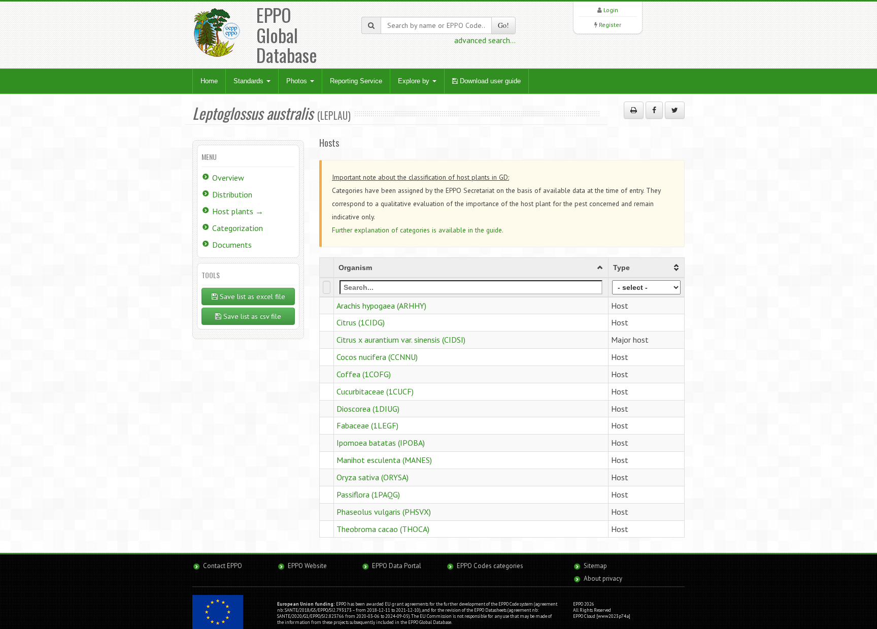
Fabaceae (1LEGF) (367, 425)
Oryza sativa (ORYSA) (372, 477)
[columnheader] (470, 267)
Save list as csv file (251, 316)
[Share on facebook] (654, 110)
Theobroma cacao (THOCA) (382, 529)
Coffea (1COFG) (363, 374)
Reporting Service (356, 81)
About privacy (603, 578)
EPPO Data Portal (396, 565)
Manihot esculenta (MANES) (384, 460)
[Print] (634, 110)
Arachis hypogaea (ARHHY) (381, 306)
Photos (297, 81)
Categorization (237, 228)
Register (610, 24)
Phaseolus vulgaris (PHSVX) (383, 512)
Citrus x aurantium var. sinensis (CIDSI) (400, 340)
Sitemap (595, 565)
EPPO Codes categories (490, 565)
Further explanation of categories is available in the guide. (417, 230)
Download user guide (489, 81)
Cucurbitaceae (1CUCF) (375, 391)
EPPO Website (307, 565)
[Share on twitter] (675, 110)
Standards (249, 81)
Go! (503, 25)
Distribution (232, 194)
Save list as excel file (251, 296)
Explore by (414, 81)
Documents (232, 245)
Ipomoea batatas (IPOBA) (380, 443)
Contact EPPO (222, 565)
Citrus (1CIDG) (360, 322)
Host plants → (237, 211)
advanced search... (485, 40)
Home (209, 81)
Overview (228, 178)
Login (610, 10)
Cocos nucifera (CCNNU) (377, 357)
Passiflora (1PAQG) (368, 494)
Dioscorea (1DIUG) (367, 409)
